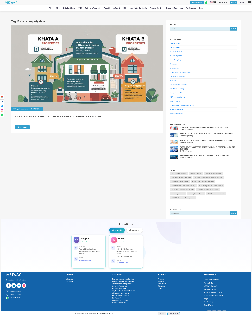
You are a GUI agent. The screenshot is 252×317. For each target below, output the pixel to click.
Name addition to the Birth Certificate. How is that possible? (206, 134)
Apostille (107, 8)
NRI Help (69, 281)
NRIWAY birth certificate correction (203, 182)
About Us (69, 279)
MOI (124, 8)
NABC (80, 8)
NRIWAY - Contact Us (211, 286)
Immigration (162, 284)
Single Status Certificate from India (124, 291)
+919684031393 (85, 260)
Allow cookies (173, 314)
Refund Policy (208, 305)
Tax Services (191, 8)
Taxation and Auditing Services (122, 284)
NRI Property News (176, 56)
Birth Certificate (69, 8)
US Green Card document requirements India (208, 177)
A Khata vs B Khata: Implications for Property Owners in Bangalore (58, 116)
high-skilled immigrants (179, 173)
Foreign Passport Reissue (178, 93)
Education (161, 286)
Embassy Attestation (176, 113)
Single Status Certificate (138, 8)
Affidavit (116, 8)
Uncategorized (174, 68)
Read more (22, 127)
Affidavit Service (175, 101)
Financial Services (156, 8)
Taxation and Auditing (177, 89)
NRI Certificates (175, 47)
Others (160, 288)
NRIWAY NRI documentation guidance (183, 198)
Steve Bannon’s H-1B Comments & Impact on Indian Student (205, 155)
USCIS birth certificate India (216, 194)
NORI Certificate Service (177, 97)
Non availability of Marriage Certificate (182, 105)
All (50, 8)
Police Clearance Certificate (178, 84)
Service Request (197, 2)
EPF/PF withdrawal (119, 303)
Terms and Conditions (211, 280)
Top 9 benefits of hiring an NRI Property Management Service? (206, 141)
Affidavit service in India (120, 293)
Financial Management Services (123, 279)
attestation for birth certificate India (183, 190)
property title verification (196, 194)
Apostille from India (119, 288)
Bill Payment (116, 298)
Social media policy (210, 289)
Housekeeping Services (120, 296)
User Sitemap (208, 302)
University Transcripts (119, 286)
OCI (57, 8)
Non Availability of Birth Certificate (180, 72)
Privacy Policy (209, 283)
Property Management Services (123, 281)
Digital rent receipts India (213, 173)
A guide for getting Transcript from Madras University (204, 127)
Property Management (174, 8)
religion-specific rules (178, 194)
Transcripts (173, 64)
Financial (161, 281)
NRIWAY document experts (180, 182)
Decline (162, 314)
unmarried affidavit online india (181, 177)
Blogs (201, 8)
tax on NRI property (196, 173)
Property (161, 279)
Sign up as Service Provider (213, 296)
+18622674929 (222, 2)
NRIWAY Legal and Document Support (211, 186)
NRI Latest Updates (176, 51)
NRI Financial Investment (120, 300)
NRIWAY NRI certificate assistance (208, 190)
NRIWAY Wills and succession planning (183, 186)
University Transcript (93, 8)
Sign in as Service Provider (213, 292)
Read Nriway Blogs (176, 60)
